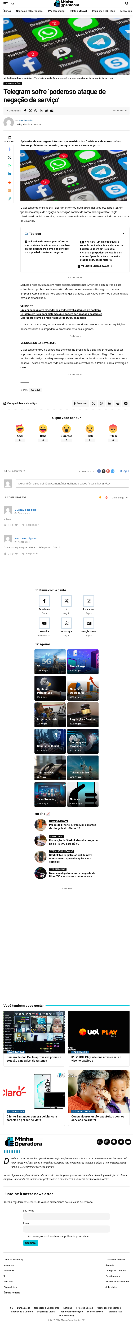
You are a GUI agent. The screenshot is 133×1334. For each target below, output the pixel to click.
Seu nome (28, 1210)
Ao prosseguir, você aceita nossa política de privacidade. (58, 1236)
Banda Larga (77, 666)
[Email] (51, 111)
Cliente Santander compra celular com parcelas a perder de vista (32, 1118)
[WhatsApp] (66, 627)
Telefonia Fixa (45, 772)
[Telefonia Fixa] (50, 768)
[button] (6, 3)
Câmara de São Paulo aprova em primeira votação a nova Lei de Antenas (34, 1059)
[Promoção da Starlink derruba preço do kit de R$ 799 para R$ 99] (40, 840)
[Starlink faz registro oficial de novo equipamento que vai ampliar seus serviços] (40, 857)
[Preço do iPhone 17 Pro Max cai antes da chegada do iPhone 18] (40, 825)
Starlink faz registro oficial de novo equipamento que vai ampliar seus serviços (70, 858)
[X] (66, 605)
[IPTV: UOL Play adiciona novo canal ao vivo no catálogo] (99, 1032)
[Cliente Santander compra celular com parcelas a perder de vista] (34, 1091)
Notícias (75, 799)
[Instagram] (89, 605)
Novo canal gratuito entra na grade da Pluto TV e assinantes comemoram (72, 875)
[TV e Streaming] (50, 794)
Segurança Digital (48, 746)
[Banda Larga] (83, 661)
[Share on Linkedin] (41, 111)
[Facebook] (44, 605)
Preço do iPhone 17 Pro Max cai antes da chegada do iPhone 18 (72, 826)
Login (125, 471)
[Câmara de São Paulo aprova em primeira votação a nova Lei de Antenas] (34, 1032)
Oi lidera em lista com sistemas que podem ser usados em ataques (61, 314)
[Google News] (89, 627)
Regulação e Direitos (82, 719)
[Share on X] (30, 111)
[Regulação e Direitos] (83, 714)
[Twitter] (121, 1142)
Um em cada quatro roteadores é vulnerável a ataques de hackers (60, 310)
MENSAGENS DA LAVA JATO (97, 266)
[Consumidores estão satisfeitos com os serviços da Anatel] (99, 1091)
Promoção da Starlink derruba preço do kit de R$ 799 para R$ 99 (73, 842)
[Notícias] (83, 794)
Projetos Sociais (47, 719)
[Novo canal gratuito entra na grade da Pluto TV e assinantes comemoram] (40, 873)
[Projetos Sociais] (50, 714)
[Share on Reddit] (46, 111)
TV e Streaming (46, 799)
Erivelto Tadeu (26, 120)
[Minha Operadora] (66, 3)
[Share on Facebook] (25, 111)
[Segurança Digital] (50, 741)
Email (26, 1223)
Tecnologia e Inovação (61, 851)
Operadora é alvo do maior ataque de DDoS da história (53, 317)
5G (39, 666)
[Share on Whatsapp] (35, 111)
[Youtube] (44, 627)
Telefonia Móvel (13, 84)
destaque (35, 390)
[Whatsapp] (100, 1142)
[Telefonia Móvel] (83, 768)
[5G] (50, 661)
